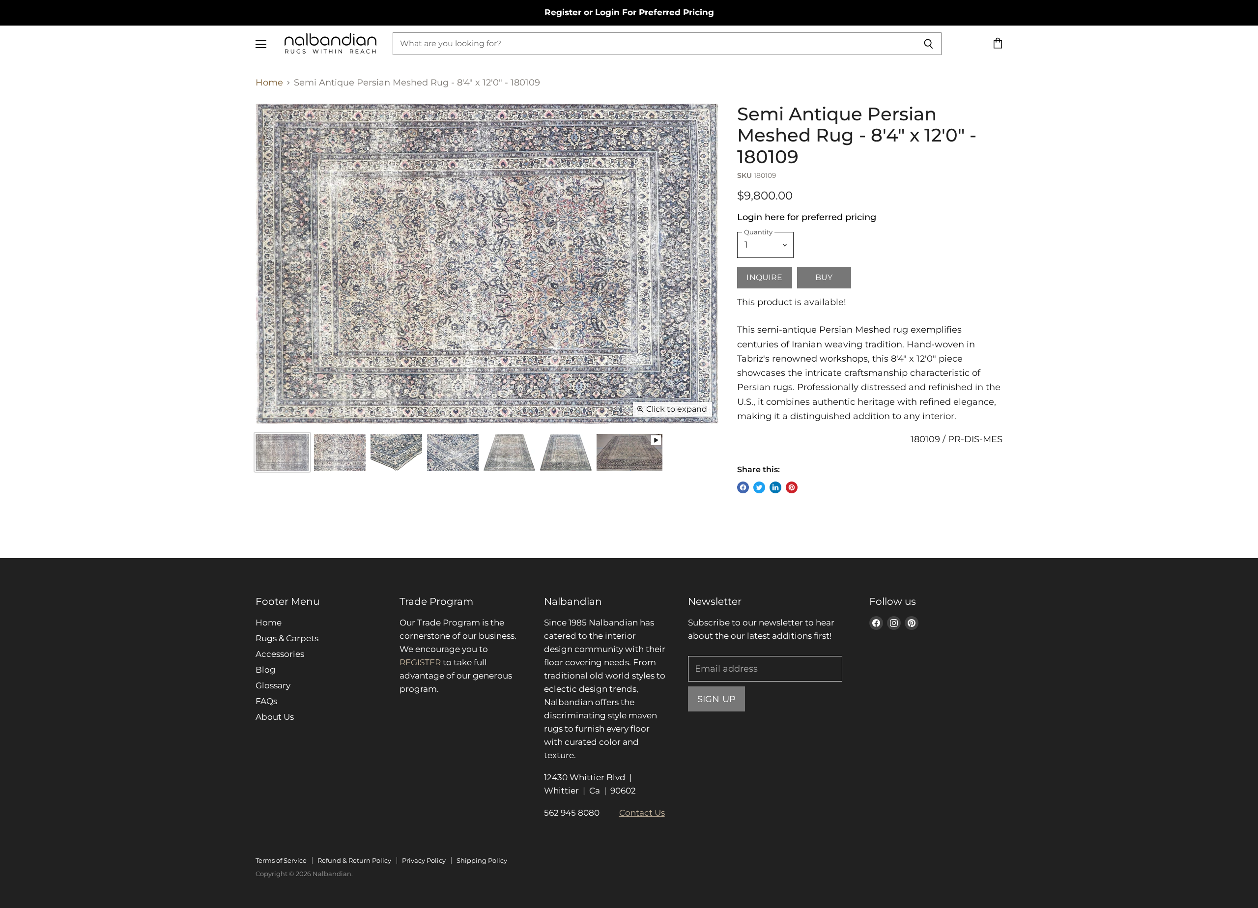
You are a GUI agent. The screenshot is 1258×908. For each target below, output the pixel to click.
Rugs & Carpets (287, 638)
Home (269, 83)
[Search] (928, 43)
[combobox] (654, 43)
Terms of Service (281, 860)
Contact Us (642, 813)
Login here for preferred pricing (806, 217)
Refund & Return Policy (354, 860)
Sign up (716, 699)
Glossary (273, 685)
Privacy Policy (424, 860)
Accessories (280, 654)
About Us (275, 717)
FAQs (266, 701)
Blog (266, 670)
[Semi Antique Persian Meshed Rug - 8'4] (340, 452)
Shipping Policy (482, 860)
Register (562, 12)
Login (607, 12)
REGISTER (420, 662)
